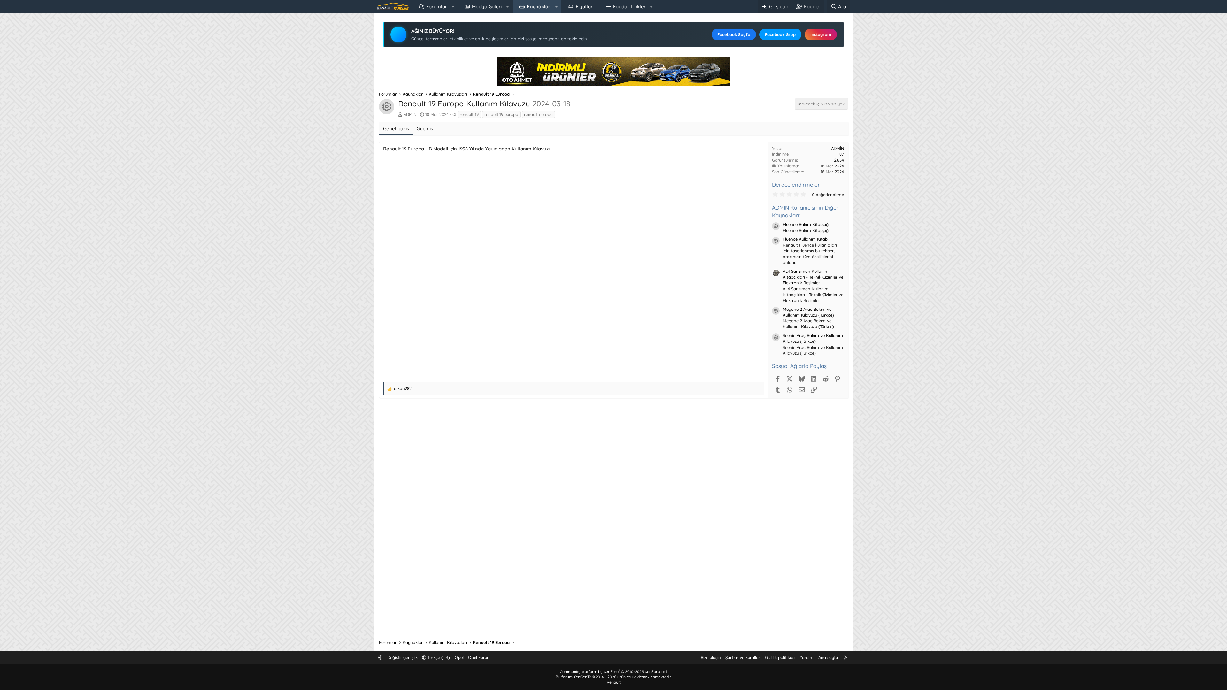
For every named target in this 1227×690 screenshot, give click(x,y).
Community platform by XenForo (613, 671)
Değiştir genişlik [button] (402, 657)
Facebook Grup (780, 34)
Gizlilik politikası (780, 657)
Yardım (807, 657)
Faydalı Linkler (629, 7)
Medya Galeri (487, 7)
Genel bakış (396, 129)
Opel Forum (479, 657)
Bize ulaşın (711, 657)
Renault (614, 682)
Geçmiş (425, 129)
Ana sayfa (828, 657)
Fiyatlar (584, 7)
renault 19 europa (501, 114)
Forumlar (436, 7)
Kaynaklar (539, 7)
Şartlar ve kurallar (742, 657)
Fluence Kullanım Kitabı (806, 238)
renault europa (538, 114)
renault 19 (469, 114)
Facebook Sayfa (733, 34)
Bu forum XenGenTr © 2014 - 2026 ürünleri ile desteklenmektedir (613, 676)
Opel (459, 657)
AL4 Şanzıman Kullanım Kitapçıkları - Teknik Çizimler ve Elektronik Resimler (813, 277)
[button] (453, 6)
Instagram (820, 34)
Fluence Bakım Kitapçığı (806, 224)
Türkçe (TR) (438, 657)
